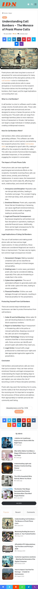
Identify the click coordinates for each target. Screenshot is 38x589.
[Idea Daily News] (10, 4)
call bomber (6, 80)
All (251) (19, 503)
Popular (6, 512)
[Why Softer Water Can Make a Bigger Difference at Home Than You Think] (7, 455)
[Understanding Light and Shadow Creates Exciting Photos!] (7, 468)
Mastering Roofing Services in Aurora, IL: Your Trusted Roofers (25, 532)
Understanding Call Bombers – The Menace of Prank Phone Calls (25, 521)
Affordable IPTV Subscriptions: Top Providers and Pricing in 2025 (25, 546)
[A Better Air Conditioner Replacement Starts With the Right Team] (7, 442)
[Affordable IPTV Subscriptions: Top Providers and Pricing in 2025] (7, 548)
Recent (17, 512)
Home (5, 13)
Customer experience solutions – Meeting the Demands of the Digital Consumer (25, 559)
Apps (10, 13)
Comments (31, 512)
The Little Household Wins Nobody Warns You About (23, 477)
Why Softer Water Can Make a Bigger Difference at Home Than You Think (25, 453)
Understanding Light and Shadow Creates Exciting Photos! (22, 465)
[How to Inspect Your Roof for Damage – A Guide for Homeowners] (7, 574)
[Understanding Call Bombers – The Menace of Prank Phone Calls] (7, 523)
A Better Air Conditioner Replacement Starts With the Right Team (24, 440)
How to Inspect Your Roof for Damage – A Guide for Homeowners (24, 571)
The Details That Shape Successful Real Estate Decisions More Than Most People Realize (23, 492)
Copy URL (19, 411)
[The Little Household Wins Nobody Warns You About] (7, 480)
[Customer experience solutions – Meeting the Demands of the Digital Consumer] (7, 561)
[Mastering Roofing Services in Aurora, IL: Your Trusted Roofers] (7, 536)
